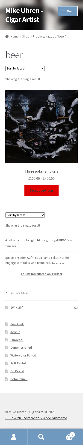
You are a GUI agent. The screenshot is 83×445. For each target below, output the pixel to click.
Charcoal (16, 340)
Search (41, 437)
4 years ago (57, 263)
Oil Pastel (17, 371)
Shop (25, 36)
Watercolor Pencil (23, 355)
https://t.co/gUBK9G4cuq (55, 240)
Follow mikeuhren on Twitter (41, 274)
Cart (64, 433)
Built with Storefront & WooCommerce (36, 418)
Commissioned (21, 347)
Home (15, 36)
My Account (14, 437)
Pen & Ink (17, 324)
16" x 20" (16, 307)
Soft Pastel (18, 363)
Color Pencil (18, 379)
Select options (41, 190)
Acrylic (15, 332)
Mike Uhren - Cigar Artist (24, 15)
